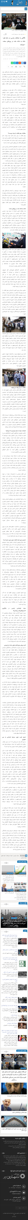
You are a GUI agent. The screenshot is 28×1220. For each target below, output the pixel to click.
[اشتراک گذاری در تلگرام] (14, 63)
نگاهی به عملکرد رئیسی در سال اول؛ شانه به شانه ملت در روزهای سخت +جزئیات (14, 41)
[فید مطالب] (17, 1208)
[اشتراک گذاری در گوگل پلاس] (20, 63)
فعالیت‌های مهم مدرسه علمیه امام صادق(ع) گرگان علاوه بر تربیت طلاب (14, 1129)
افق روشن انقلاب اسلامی (9, 893)
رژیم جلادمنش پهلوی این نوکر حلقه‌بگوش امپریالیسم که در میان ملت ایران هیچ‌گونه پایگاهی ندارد (14, 923)
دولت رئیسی (16, 855)
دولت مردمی (23, 858)
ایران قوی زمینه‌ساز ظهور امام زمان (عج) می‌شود (10, 954)
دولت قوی (3, 855)
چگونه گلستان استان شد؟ (21, 876)
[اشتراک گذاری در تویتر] (22, 63)
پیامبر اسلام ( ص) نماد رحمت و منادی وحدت (16, 1096)
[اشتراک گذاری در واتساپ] (12, 63)
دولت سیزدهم (9, 855)
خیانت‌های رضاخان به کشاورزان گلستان (10, 1026)
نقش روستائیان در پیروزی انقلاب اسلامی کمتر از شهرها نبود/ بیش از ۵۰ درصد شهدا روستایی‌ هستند (9, 1018)
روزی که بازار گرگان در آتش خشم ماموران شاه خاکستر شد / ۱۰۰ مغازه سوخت (9, 1000)
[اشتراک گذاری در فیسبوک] (25, 63)
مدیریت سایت (11, 58)
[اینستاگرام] (25, 1208)
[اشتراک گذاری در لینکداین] (17, 63)
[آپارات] (20, 1208)
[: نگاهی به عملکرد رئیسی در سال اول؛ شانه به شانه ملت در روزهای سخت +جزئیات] (20, 66)
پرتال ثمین (14, 1216)
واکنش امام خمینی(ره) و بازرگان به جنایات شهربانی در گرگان (9, 975)
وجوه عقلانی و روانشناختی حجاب (19, 1112)
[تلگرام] (22, 1208)
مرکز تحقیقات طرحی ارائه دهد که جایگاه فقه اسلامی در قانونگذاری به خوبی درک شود (9, 1010)
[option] (14, 918)
